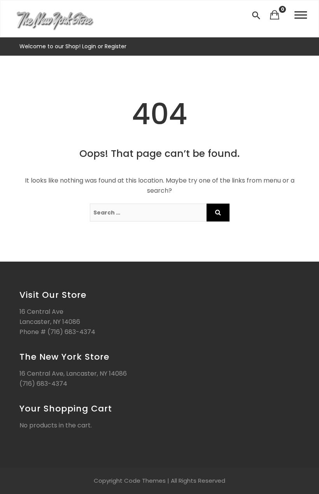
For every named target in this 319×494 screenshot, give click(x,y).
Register (114, 46)
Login (90, 46)
